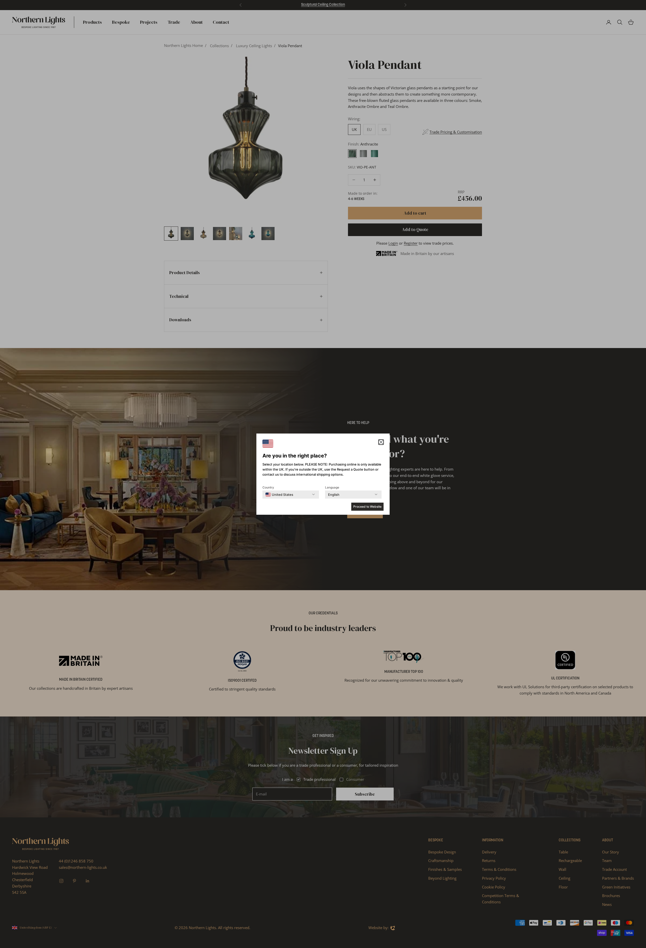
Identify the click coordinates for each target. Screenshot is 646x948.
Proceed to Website (367, 506)
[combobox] (279, 494)
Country (268, 487)
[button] (381, 442)
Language (332, 487)
